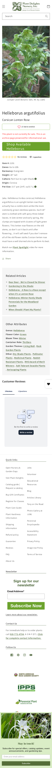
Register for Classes (15, 501)
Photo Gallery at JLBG (35, 512)
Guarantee (11, 541)
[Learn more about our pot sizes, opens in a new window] (35, 187)
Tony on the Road (35, 504)
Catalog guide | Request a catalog (14, 486)
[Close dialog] (50, 714)
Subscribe (26, 763)
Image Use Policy (35, 547)
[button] (3, 6)
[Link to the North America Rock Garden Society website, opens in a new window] (26, 676)
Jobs (29, 467)
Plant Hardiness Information (13, 516)
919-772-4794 (17, 634)
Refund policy (12, 534)
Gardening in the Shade (21, 286)
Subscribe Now (26, 605)
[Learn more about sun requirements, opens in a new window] (36, 179)
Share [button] (8, 258)
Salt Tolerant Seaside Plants (30, 365)
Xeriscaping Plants (16, 369)
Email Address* (15, 591)
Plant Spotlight (21, 247)
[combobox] (26, 16)
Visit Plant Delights (15, 478)
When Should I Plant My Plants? (25, 309)
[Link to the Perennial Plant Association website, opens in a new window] (26, 703)
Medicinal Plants (22, 357)
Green (23, 334)
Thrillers (27, 342)
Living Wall (29, 346)
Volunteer (31, 474)
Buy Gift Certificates (15, 494)
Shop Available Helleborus (18, 146)
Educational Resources (32, 482)
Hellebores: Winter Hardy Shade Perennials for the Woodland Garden (25, 301)
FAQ (7, 554)
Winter (22, 338)
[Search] (46, 16)
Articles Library (34, 497)
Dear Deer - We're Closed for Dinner (27, 282)
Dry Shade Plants (22, 354)
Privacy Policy (33, 541)
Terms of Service (34, 554)
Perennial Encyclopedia (33, 522)
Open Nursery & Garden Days (13, 469)
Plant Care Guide (14, 507)
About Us (10, 561)
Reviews (9, 547)
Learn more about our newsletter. (22, 614)
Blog (29, 491)
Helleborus (19, 330)
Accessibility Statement (33, 533)
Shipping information (11, 526)
